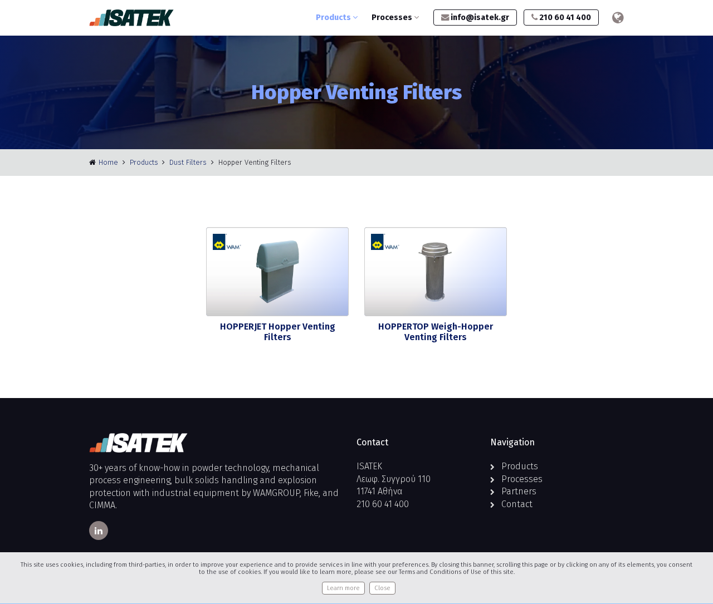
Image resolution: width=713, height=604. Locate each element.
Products (334, 17)
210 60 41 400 (564, 17)
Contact (517, 504)
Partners (518, 491)
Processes (393, 17)
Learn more (343, 588)
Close (382, 588)
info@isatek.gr (479, 17)
